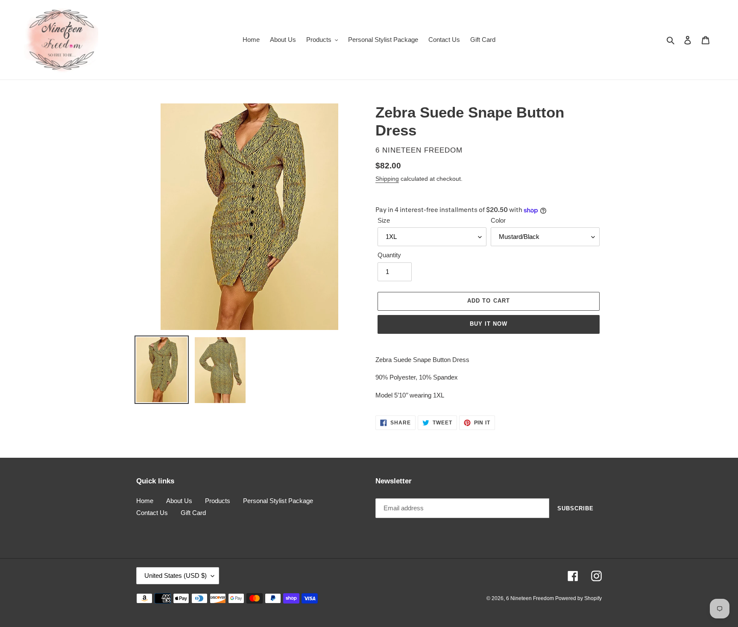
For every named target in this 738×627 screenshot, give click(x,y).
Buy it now (488, 324)
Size (384, 220)
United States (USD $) (175, 575)
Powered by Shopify (578, 598)
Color (498, 220)
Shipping (387, 178)
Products (217, 500)
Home (144, 500)
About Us (179, 500)
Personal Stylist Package (278, 500)
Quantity (389, 255)
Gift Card (193, 512)
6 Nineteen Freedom (530, 598)
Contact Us (152, 512)
